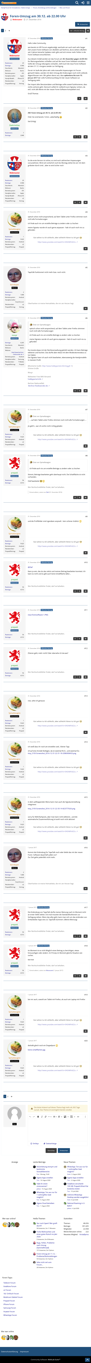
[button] (34, 1143)
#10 (86, 562)
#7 (86, 409)
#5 (86, 267)
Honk (68, 1174)
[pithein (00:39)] (13, 1224)
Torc (38, 1174)
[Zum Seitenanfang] (87, 1360)
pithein (39, 1189)
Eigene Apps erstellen (45, 1178)
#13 (86, 696)
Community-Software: (45, 1359)
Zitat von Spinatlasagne (41, 325)
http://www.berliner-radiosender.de (18, 353)
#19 (86, 995)
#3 (86, 156)
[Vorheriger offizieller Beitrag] (75, 136)
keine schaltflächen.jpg (36, 1050)
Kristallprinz (84, 1234)
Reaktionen (8, 63)
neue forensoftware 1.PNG (38, 615)
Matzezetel (49, 970)
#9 (86, 516)
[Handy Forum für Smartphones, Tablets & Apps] (9, 3)
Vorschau (51, 1150)
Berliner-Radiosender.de (38, 386)
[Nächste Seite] (9, 30)
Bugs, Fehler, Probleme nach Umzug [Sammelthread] (45, 1245)
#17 (86, 907)
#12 (86, 648)
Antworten (64, 1150)
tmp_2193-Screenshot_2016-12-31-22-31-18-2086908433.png (52, 753)
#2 (86, 108)
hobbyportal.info (34, 379)
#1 (86, 38)
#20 (86, 1041)
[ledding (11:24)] (5, 1224)
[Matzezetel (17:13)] (17, 1224)
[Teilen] (88, 31)
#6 (86, 318)
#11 (86, 610)
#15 (86, 797)
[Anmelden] (82, 3)
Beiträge (8, 66)
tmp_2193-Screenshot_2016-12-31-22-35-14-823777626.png (51, 808)
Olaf (47, 492)
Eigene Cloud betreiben (45, 1203)
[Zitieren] (86, 98)
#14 (86, 742)
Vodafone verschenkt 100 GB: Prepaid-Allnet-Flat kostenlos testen (77, 1186)
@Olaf (30, 567)
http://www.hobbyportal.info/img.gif (56, 366)
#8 (86, 455)
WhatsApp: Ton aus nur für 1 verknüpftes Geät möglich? (47, 1194)
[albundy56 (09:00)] (9, 1224)
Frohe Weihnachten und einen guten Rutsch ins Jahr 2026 (47, 1234)
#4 (86, 212)
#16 (86, 847)
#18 (86, 946)
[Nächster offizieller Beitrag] (79, 98)
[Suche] (77, 3)
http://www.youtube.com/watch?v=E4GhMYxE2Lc (57, 242)
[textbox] (58, 1130)
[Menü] (88, 3)
